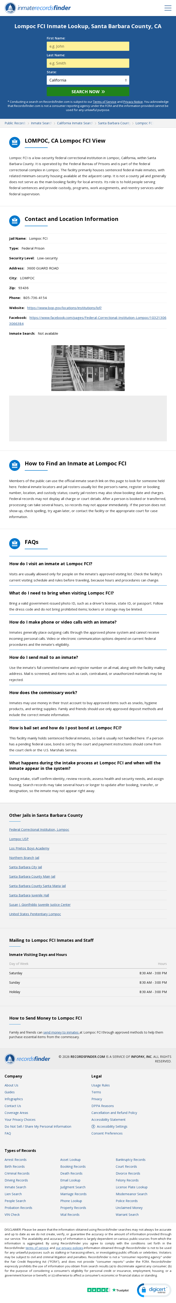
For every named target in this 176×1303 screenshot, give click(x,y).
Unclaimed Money (129, 1207)
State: (52, 72)
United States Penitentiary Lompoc (35, 914)
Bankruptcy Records (131, 1159)
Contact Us (13, 1106)
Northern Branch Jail (24, 857)
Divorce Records (128, 1173)
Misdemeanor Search (131, 1194)
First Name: (56, 38)
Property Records (73, 1207)
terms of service (37, 1248)
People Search (15, 1201)
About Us (11, 1085)
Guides (10, 1092)
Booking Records (73, 1166)
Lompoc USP (19, 839)
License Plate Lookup (132, 1187)
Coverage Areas (16, 1112)
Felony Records (127, 1180)
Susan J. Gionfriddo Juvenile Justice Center (40, 904)
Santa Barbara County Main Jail (32, 876)
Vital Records (70, 1214)
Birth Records (15, 1166)
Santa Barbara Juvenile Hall (29, 895)
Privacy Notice (133, 102)
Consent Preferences (107, 1133)
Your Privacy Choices (20, 1119)
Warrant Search (127, 1214)
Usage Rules (100, 1085)
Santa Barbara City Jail (25, 867)
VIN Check (12, 1214)
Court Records (126, 1166)
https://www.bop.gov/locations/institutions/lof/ (64, 307)
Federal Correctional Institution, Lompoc (39, 829)
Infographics (14, 1099)
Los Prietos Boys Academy (29, 848)
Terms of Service (104, 102)
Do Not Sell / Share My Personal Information (38, 1126)
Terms (96, 1092)
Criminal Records (17, 1173)
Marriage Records (73, 1194)
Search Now (85, 91)
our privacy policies (69, 1248)
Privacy (96, 1099)
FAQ (8, 1133)
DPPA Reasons (102, 1106)
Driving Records (16, 1180)
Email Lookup (70, 1180)
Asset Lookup (70, 1159)
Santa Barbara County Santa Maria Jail (37, 886)
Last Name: (56, 55)
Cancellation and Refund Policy (114, 1112)
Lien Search (13, 1194)
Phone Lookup (71, 1201)
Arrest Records (16, 1159)
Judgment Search (72, 1187)
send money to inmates (61, 1032)
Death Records (71, 1173)
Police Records (127, 1201)
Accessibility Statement (108, 1119)
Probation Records (18, 1207)
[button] (154, 1290)
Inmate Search (15, 1187)
